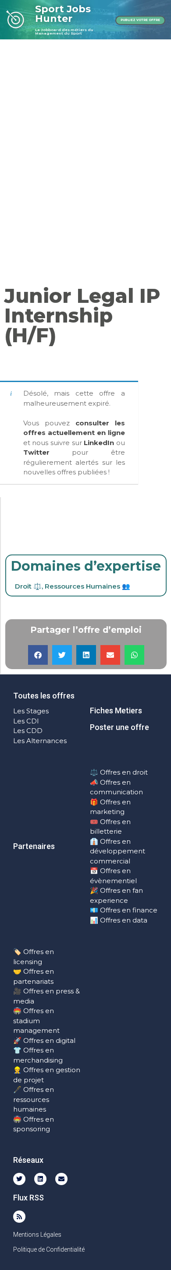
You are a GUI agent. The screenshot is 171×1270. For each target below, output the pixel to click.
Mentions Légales (37, 1234)
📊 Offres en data (118, 920)
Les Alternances (40, 741)
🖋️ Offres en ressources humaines (33, 1099)
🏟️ (17, 1011)
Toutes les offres (44, 695)
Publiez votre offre (140, 20)
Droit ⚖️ (28, 586)
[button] (38, 655)
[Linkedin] (40, 1179)
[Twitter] (19, 1179)
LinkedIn (99, 443)
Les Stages (31, 711)
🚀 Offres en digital (44, 1040)
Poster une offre (119, 727)
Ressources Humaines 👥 (87, 586)
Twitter (36, 452)
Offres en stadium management (36, 1021)
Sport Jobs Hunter (63, 14)
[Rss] (19, 1216)
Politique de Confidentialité (49, 1249)
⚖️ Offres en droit (119, 772)
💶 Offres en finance (123, 910)
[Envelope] (61, 1179)
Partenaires (34, 846)
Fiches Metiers (116, 710)
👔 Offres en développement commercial (117, 851)
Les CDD (28, 730)
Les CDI (26, 721)
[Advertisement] (85, 129)
